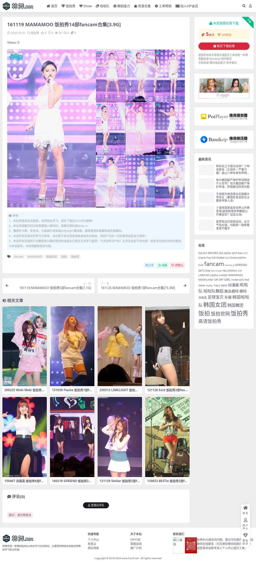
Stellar (209, 285)
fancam (18, 256)
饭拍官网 (220, 313)
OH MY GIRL (222, 279)
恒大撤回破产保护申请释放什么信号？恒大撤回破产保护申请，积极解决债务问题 (233, 183)
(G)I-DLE (202, 253)
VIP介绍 (135, 539)
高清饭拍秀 (209, 321)
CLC (246, 253)
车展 (228, 297)
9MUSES (213, 253)
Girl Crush (216, 270)
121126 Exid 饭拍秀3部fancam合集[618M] (167, 392)
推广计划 (136, 548)
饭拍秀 (70, 6)
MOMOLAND (205, 279)
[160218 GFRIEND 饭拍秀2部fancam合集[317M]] (72, 437)
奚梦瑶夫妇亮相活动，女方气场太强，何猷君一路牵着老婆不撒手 (233, 225)
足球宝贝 (216, 297)
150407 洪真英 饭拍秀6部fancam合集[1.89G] (24, 482)
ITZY (240, 270)
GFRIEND (241, 265)
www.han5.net (130, 558)
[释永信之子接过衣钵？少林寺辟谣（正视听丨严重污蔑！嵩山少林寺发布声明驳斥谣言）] (206, 169)
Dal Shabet (218, 257)
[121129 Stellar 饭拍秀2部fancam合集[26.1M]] (120, 437)
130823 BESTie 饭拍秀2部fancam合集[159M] (166, 482)
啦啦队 (104, 6)
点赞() (179, 265)
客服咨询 (136, 544)
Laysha (214, 275)
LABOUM (203, 275)
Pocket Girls (237, 279)
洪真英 (202, 297)
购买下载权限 (226, 46)
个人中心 (93, 539)
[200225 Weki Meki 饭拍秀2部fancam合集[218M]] (24, 346)
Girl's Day (204, 270)
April (234, 253)
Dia (227, 257)
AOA (221, 253)
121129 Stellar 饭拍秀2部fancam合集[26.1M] (119, 482)
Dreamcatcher (238, 257)
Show (87, 6)
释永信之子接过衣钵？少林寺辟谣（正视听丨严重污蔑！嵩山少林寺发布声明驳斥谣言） (233, 171)
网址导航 (93, 548)
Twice (217, 285)
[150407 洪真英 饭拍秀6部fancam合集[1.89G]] (24, 437)
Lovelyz (223, 275)
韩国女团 (51, 256)
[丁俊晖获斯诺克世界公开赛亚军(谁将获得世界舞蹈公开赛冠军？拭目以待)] (206, 211)
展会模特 (231, 291)
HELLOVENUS (230, 270)
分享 (151, 265)
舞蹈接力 (123, 6)
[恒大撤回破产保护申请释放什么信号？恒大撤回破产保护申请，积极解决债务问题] (206, 183)
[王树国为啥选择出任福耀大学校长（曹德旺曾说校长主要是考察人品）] (206, 197)
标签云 (92, 544)
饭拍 (64, 256)
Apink (227, 253)
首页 (54, 6)
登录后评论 (97, 505)
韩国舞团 (235, 305)
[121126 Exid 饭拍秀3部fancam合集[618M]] (167, 346)
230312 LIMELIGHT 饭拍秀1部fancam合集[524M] (120, 392)
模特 (243, 291)
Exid (200, 265)
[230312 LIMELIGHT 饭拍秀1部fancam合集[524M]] (120, 346)
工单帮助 (165, 6)
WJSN (224, 285)
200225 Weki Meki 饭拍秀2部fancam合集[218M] (23, 392)
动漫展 (233, 284)
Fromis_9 (229, 265)
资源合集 (144, 6)
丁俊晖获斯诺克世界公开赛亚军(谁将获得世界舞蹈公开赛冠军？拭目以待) (233, 211)
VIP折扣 (226, 35)
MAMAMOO (35, 256)
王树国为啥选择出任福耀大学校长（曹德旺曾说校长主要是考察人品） (233, 197)
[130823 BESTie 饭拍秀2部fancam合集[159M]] (167, 437)
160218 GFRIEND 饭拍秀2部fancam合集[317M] (72, 482)
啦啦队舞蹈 (213, 291)
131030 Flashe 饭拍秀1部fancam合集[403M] (71, 392)
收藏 (164, 265)
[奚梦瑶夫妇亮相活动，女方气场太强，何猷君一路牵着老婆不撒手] (206, 225)
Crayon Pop (204, 257)
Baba (240, 253)
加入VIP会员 (189, 6)
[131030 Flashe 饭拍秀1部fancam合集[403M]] (72, 346)
